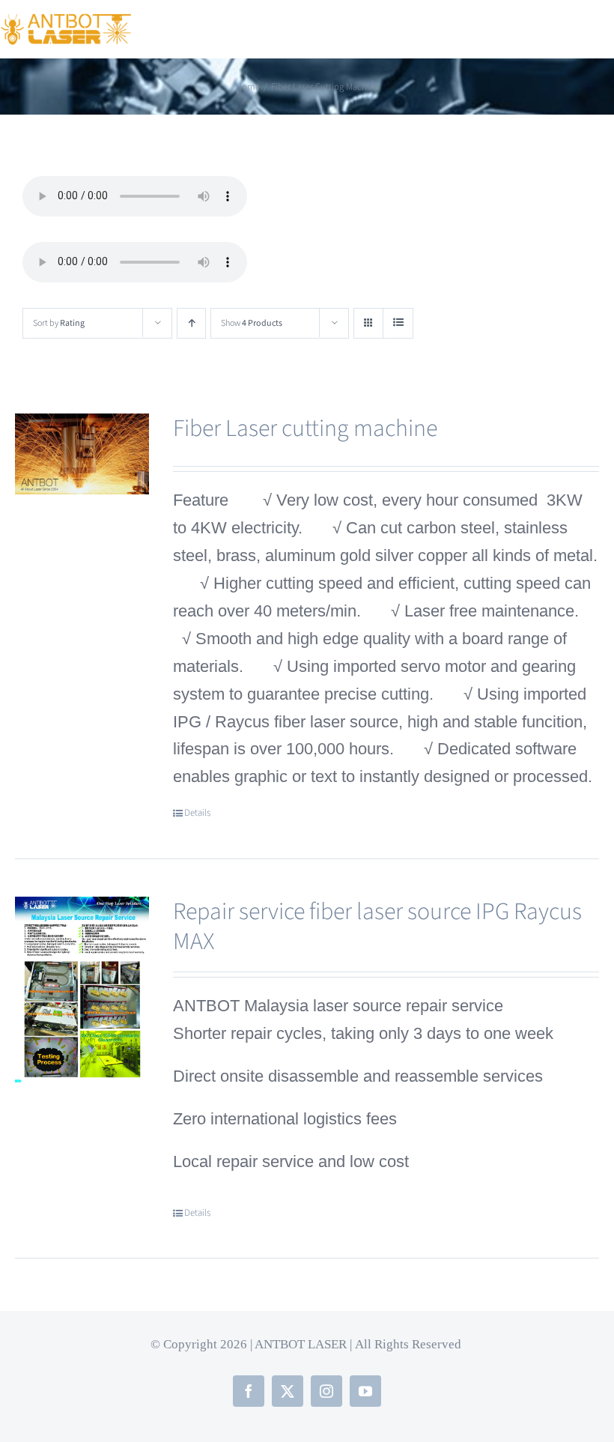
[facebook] (248, 1391)
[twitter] (287, 1391)
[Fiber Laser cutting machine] (82, 453)
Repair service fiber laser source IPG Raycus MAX (377, 926)
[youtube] (365, 1391)
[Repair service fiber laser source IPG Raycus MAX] (82, 991)
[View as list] (398, 323)
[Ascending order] (191, 323)
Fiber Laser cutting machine (305, 428)
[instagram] (326, 1391)
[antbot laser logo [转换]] (66, 22)
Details (197, 813)
